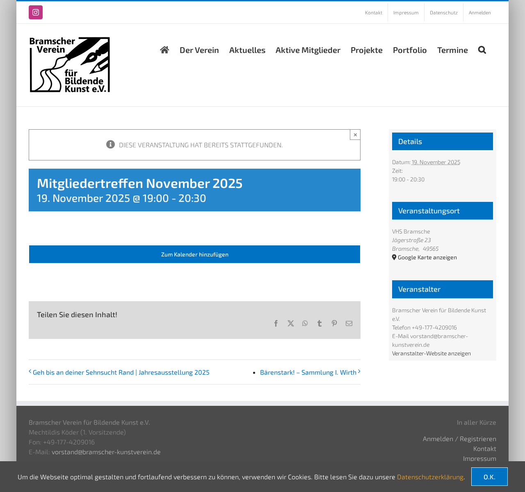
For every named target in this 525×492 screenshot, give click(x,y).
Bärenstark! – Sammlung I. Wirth (308, 372)
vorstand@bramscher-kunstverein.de (106, 451)
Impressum (479, 458)
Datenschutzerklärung (430, 477)
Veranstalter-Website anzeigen (431, 353)
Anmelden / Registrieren (459, 438)
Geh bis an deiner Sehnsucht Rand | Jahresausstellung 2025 (121, 372)
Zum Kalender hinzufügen (194, 254)
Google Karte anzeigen (427, 257)
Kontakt (484, 448)
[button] (482, 47)
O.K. (489, 477)
